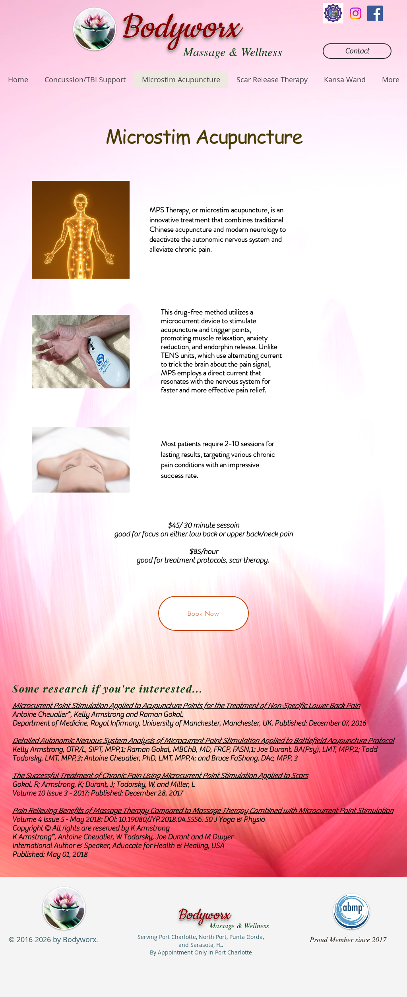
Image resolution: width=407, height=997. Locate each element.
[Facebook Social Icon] (375, 13)
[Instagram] (355, 13)
